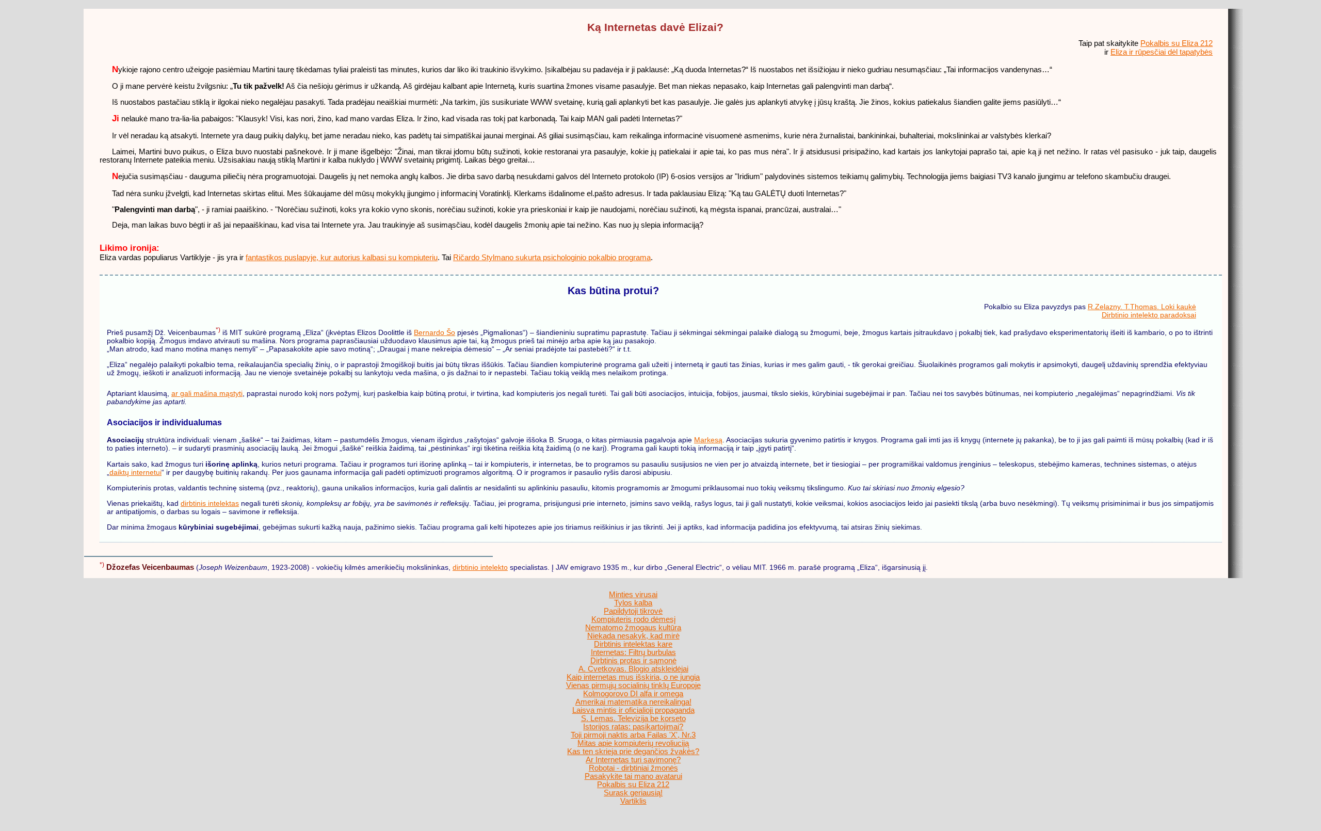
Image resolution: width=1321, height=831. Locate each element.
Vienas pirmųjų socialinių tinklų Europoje (633, 685)
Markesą (708, 440)
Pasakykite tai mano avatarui (633, 776)
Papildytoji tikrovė (633, 611)
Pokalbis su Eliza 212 (1176, 43)
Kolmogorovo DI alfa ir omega (633, 694)
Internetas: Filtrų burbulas (633, 652)
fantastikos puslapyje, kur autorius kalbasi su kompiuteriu (342, 257)
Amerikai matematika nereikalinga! (633, 702)
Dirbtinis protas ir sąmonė (633, 661)
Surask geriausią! (633, 793)
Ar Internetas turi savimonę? (633, 760)
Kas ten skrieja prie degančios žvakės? (633, 751)
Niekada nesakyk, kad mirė (633, 636)
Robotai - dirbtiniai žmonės (633, 768)
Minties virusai (633, 594)
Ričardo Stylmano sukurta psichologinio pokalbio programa (552, 257)
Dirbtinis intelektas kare (633, 644)
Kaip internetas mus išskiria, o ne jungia (633, 677)
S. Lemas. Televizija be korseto (633, 718)
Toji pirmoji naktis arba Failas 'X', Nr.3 (633, 735)
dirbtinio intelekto (480, 567)
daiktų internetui (135, 472)
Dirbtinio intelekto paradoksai (1149, 315)
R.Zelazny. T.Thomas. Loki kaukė (1142, 306)
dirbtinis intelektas (210, 503)
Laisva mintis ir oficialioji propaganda (633, 710)
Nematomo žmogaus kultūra (633, 628)
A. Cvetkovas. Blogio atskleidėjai (633, 669)
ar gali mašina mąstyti (207, 393)
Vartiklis (633, 801)
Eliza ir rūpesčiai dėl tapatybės (1161, 51)
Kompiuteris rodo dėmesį (633, 619)
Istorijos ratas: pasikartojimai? (633, 727)
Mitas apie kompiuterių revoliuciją (633, 743)
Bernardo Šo (434, 332)
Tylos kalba (633, 603)
